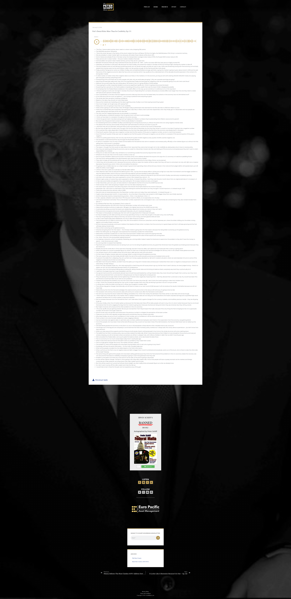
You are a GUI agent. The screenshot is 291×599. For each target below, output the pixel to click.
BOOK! (145, 427)
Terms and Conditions (145, 593)
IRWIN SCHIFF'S (145, 417)
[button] (96, 41)
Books (156, 7)
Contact (183, 7)
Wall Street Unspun (136, 558)
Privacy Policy (145, 591)
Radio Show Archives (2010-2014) (140, 561)
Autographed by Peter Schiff (145, 431)
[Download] (103, 44)
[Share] (105, 44)
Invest (174, 7)
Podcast (147, 7)
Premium (165, 7)
